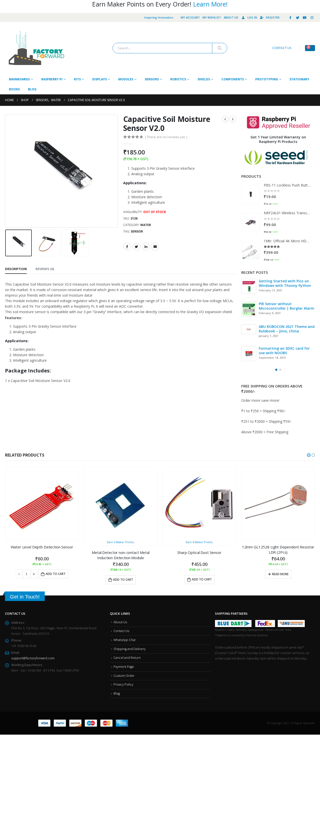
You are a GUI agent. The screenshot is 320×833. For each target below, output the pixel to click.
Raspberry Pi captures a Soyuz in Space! (288, 351)
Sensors (152, 79)
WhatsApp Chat (125, 641)
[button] (276, 370)
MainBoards (19, 79)
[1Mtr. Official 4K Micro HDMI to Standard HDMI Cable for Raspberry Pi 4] (250, 250)
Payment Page (124, 667)
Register (273, 17)
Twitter (136, 247)
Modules (125, 79)
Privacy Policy (123, 685)
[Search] (219, 48)
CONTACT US (282, 48)
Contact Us (121, 632)
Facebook (127, 247)
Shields (204, 79)
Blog (32, 89)
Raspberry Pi (51, 79)
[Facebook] (290, 17)
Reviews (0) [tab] (45, 269)
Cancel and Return (127, 658)
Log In (252, 17)
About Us (231, 17)
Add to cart (56, 574)
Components (233, 79)
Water (145, 225)
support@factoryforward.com (32, 659)
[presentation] (6, 171)
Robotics (178, 79)
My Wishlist (211, 17)
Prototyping (266, 79)
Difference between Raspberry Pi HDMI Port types (290, 283)
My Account (190, 17)
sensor (137, 231)
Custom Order (124, 676)
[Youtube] (305, 17)
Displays (99, 79)
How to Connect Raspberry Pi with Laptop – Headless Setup (288, 328)
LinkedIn (146, 247)
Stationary (299, 79)
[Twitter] (297, 17)
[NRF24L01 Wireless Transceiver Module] (250, 222)
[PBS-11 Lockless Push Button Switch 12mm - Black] (250, 194)
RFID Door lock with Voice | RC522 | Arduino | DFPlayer (286, 306)
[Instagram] (311, 17)
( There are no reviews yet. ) (166, 137)
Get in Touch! (25, 597)
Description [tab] (16, 269)
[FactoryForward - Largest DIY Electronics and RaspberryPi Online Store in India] (36, 48)
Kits (77, 79)
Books (14, 89)
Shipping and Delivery (130, 650)
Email (155, 247)
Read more (280, 575)
